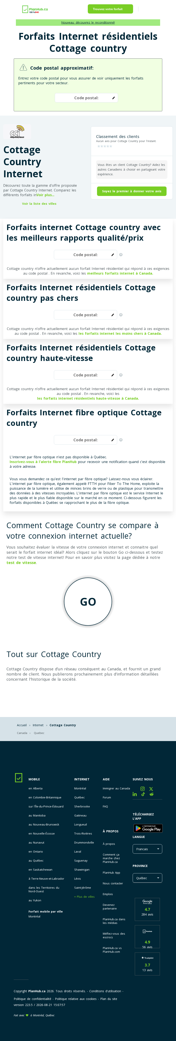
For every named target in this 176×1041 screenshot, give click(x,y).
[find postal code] (112, 97)
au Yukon (35, 900)
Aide (106, 779)
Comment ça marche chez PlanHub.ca (111, 858)
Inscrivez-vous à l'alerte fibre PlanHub (43, 461)
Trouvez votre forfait (108, 9)
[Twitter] (152, 790)
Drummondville (84, 842)
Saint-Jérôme (82, 888)
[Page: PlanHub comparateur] (35, 9)
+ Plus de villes (84, 897)
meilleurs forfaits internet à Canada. (120, 273)
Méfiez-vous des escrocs (114, 935)
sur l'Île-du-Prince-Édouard (46, 806)
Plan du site (108, 999)
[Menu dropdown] (148, 10)
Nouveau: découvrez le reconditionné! (88, 22)
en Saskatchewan (40, 869)
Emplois (108, 894)
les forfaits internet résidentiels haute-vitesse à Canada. (88, 398)
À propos (110, 831)
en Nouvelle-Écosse (42, 833)
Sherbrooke (82, 806)
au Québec (36, 860)
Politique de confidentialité (32, 999)
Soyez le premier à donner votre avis (131, 191)
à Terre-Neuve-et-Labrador (46, 878)
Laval (77, 851)
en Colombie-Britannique (45, 797)
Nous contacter (113, 883)
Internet (82, 779)
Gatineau (80, 815)
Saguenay (81, 860)
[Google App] (147, 829)
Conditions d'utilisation (105, 991)
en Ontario (36, 851)
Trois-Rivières (83, 833)
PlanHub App (111, 872)
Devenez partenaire (110, 906)
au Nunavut (36, 842)
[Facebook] (136, 790)
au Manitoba (37, 815)
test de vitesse (21, 562)
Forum (107, 797)
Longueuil (80, 824)
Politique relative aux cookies (76, 999)
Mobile (34, 779)
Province (140, 866)
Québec (79, 797)
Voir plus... (45, 195)
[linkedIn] (137, 795)
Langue (139, 837)
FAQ (105, 806)
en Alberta (35, 788)
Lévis (77, 878)
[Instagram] (144, 790)
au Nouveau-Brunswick (44, 824)
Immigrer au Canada (116, 788)
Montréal (34, 916)
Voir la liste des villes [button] (39, 204)
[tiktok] (145, 795)
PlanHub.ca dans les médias (114, 921)
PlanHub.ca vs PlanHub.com (112, 950)
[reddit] (153, 795)
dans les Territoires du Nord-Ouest (44, 889)
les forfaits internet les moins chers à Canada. (120, 333)
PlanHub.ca (37, 991)
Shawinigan (82, 869)
